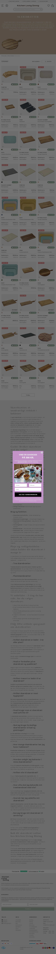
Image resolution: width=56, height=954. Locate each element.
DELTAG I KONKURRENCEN (28, 494)
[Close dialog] (42, 453)
